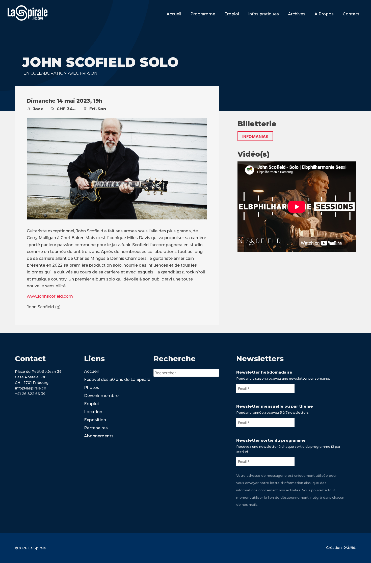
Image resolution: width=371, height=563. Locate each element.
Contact (351, 14)
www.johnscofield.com (50, 296)
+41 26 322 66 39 (30, 393)
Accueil (174, 14)
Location (93, 411)
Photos (91, 387)
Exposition (95, 419)
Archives (296, 14)
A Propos (324, 14)
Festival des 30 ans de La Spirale (117, 379)
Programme (202, 14)
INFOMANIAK (255, 136)
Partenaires (96, 428)
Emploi (231, 14)
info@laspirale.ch (30, 388)
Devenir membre (101, 395)
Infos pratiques (263, 14)
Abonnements (99, 436)
